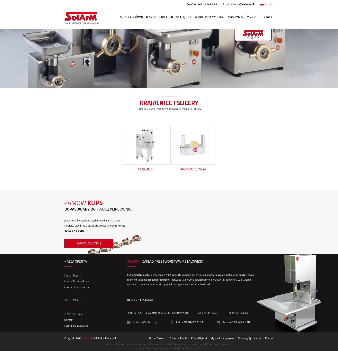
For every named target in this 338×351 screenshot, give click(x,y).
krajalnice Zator (179, 344)
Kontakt (266, 17)
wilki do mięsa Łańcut (115, 344)
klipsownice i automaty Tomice (200, 344)
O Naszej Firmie (157, 17)
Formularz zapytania (76, 325)
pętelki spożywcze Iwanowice (156, 348)
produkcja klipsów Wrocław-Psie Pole (186, 348)
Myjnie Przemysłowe (210, 17)
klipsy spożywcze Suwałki (160, 344)
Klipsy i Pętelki (181, 17)
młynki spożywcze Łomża (137, 344)
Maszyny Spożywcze (242, 17)
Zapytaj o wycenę (88, 243)
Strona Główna (132, 17)
